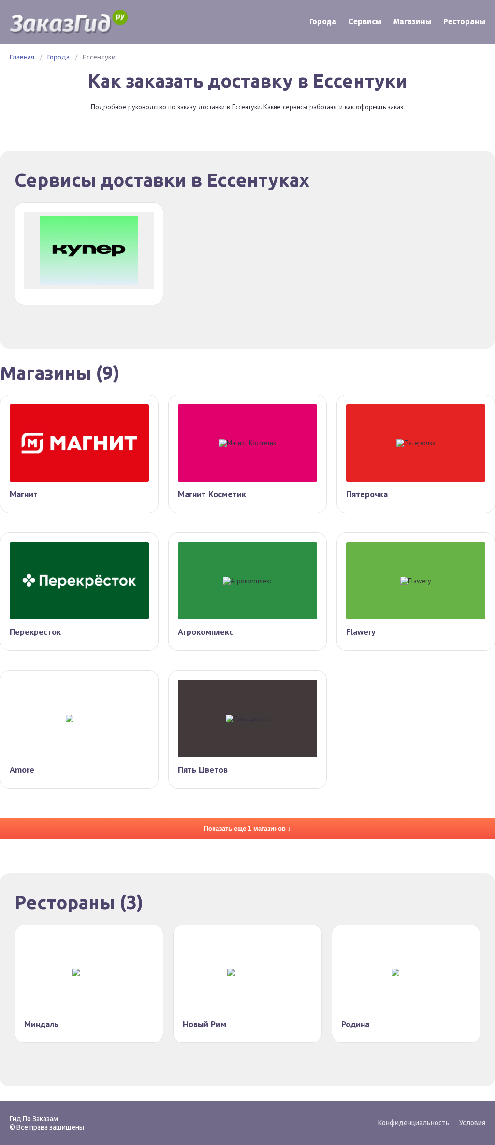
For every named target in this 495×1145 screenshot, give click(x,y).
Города (322, 21)
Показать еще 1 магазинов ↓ (247, 828)
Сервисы (365, 21)
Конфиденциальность (414, 1123)
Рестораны (464, 21)
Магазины (412, 21)
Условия (472, 1123)
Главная (22, 57)
